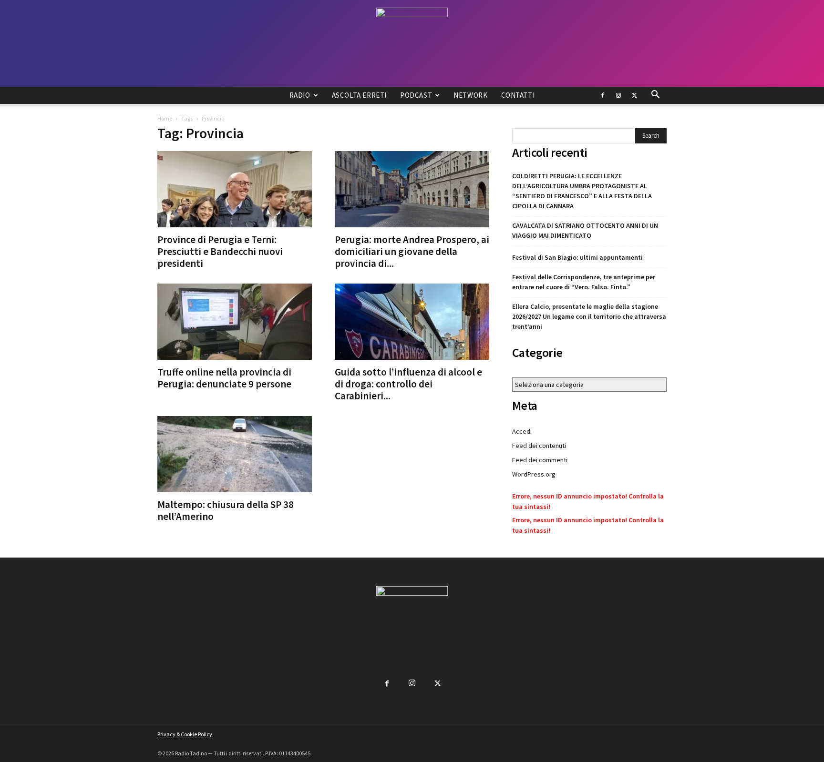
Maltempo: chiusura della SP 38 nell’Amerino (225, 510)
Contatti (518, 95)
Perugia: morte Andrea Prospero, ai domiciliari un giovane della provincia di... (412, 251)
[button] (655, 95)
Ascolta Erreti (359, 95)
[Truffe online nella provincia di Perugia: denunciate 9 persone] (234, 322)
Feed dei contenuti (539, 445)
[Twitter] (634, 95)
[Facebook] (603, 95)
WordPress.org (534, 474)
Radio (299, 95)
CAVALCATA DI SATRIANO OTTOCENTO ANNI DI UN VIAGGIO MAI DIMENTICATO (585, 230)
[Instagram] (618, 95)
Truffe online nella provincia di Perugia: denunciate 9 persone (224, 378)
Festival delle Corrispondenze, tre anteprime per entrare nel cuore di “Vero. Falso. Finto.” (583, 282)
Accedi (522, 431)
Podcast (416, 95)
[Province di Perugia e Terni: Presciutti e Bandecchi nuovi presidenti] (234, 189)
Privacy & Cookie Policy (184, 734)
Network (470, 95)
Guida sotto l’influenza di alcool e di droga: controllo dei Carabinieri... (408, 384)
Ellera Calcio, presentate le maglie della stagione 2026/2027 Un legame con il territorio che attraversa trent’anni (589, 316)
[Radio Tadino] (412, 43)
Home (164, 118)
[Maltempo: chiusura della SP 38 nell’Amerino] (234, 454)
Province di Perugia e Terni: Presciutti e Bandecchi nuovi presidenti (220, 251)
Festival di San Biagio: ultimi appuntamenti (577, 257)
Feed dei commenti (539, 460)
